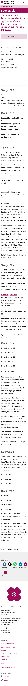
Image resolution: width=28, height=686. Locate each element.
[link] (10, 2)
